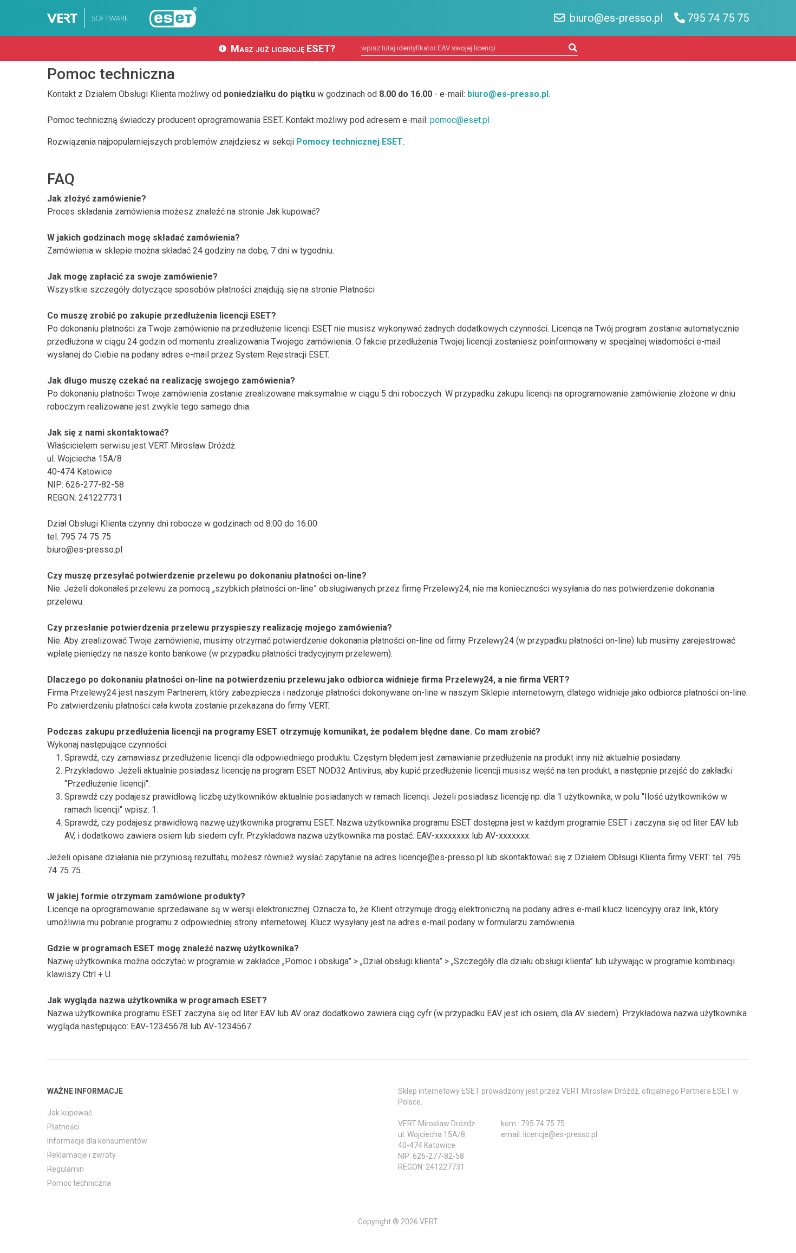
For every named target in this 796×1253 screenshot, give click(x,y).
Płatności (63, 1126)
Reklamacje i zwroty (81, 1155)
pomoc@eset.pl (460, 120)
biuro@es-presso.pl (615, 17)
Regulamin (65, 1169)
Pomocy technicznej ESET (349, 142)
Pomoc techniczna (79, 1183)
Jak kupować (69, 1112)
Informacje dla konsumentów (97, 1141)
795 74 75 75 (718, 17)
